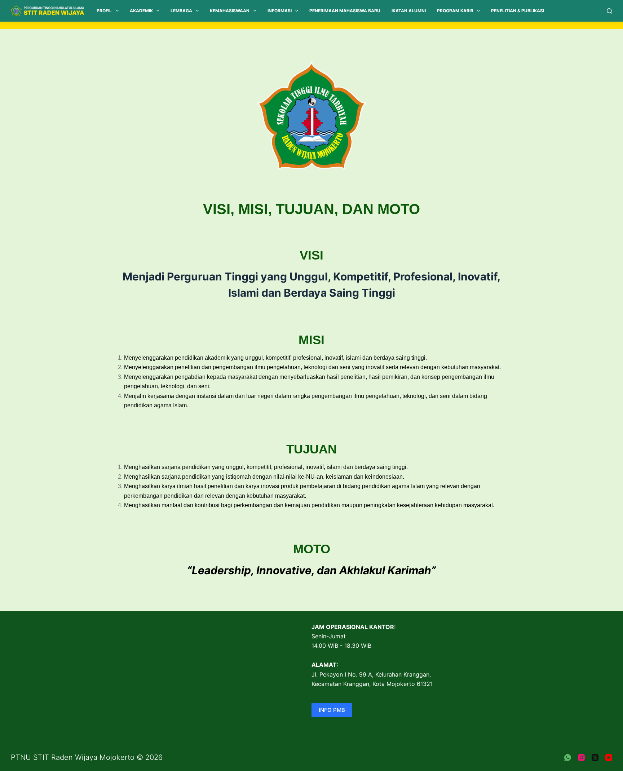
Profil (104, 10)
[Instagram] (581, 757)
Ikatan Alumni (409, 10)
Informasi (280, 10)
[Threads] (595, 757)
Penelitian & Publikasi (517, 10)
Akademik (141, 10)
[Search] (609, 11)
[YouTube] (608, 757)
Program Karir (455, 10)
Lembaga (181, 10)
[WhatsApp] (567, 757)
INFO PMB (332, 709)
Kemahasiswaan (229, 10)
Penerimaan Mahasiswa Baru (344, 10)
